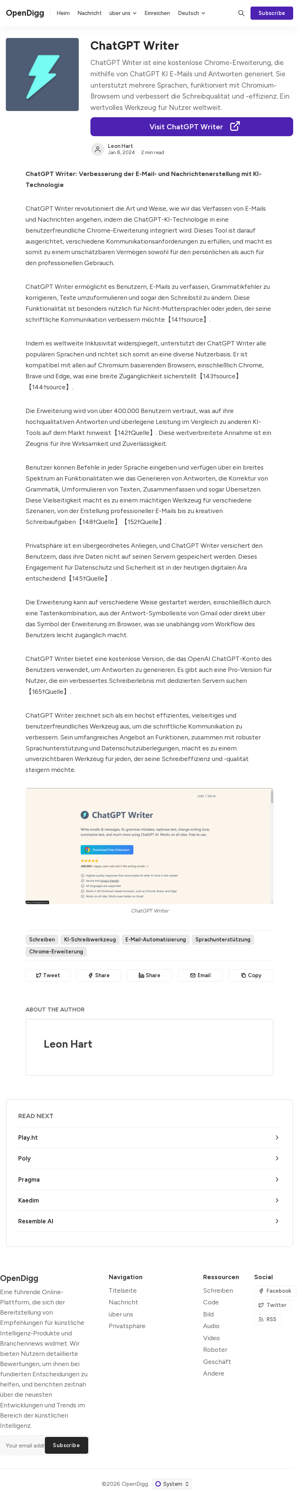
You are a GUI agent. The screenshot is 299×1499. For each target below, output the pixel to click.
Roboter (215, 1349)
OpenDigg (135, 1483)
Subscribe (272, 13)
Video (211, 1338)
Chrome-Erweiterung (56, 951)
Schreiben (42, 939)
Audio (211, 1326)
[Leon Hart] (97, 149)
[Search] (241, 13)
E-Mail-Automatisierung (155, 939)
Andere (213, 1373)
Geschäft (217, 1361)
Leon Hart (120, 146)
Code (211, 1302)
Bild (208, 1314)
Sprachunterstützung (223, 939)
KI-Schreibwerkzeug (90, 939)
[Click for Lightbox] (149, 846)
